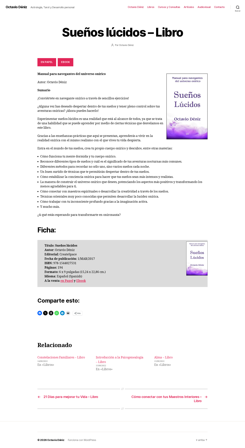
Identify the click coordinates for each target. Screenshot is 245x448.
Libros (150, 7)
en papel (47, 62)
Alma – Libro (163, 357)
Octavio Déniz (16, 7)
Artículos (189, 7)
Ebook (81, 281)
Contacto (219, 7)
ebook (65, 62)
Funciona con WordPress (82, 440)
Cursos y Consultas (169, 7)
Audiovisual (204, 7)
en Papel (66, 281)
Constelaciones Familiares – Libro (61, 357)
